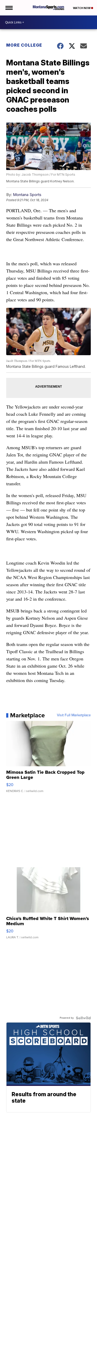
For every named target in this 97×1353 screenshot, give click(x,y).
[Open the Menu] (8, 7)
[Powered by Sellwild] (83, 1018)
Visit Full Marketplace (74, 715)
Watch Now (82, 8)
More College (24, 45)
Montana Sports (27, 194)
